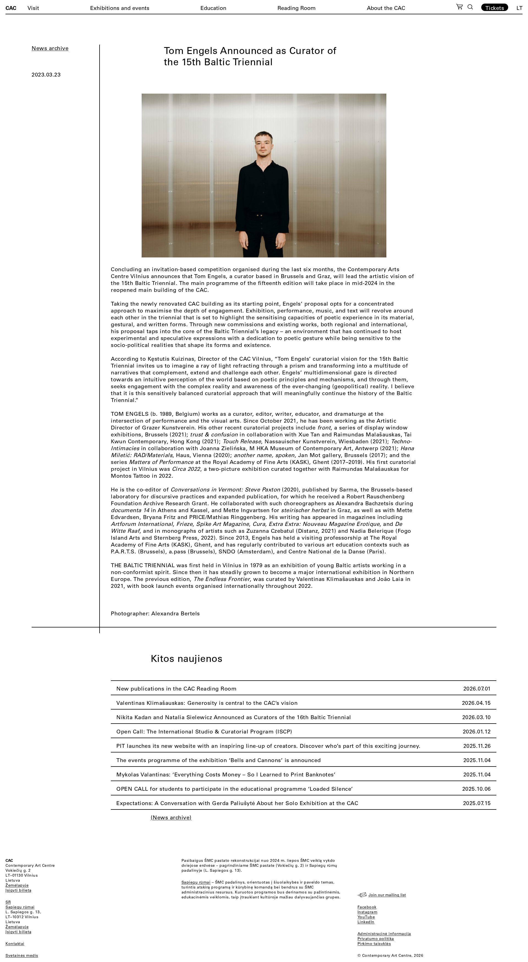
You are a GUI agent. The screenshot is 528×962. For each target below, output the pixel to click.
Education (213, 7)
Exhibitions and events (119, 7)
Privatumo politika (376, 938)
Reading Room (296, 7)
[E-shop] (459, 7)
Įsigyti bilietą (19, 890)
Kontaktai (15, 943)
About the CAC (386, 7)
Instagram (368, 911)
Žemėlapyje (17, 885)
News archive (50, 48)
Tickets (494, 7)
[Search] (470, 7)
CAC (11, 7)
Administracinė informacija (384, 933)
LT (519, 7)
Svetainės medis (22, 955)
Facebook (367, 906)
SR (8, 902)
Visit (33, 7)
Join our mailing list (387, 894)
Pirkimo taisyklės (374, 943)
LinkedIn (366, 921)
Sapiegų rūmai (20, 906)
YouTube (366, 916)
